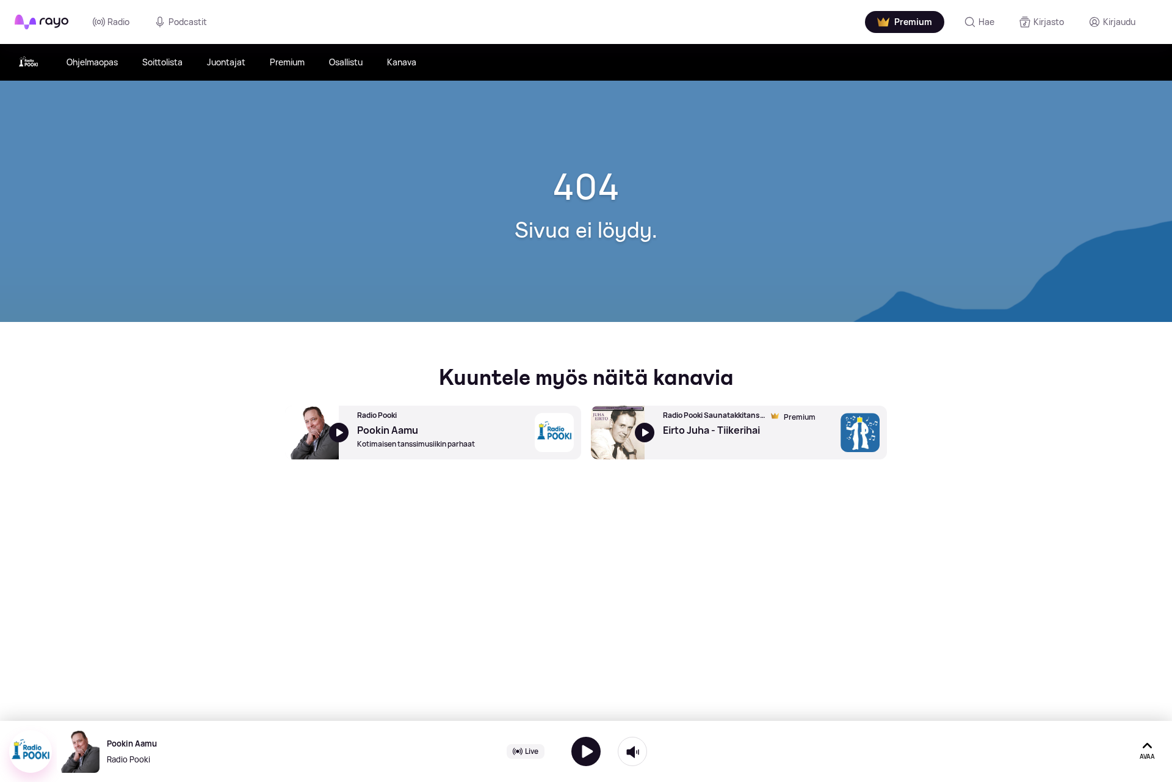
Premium (287, 62)
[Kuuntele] (586, 751)
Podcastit (187, 21)
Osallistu (346, 62)
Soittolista (162, 62)
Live (531, 751)
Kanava (401, 62)
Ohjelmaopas (92, 62)
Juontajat (226, 62)
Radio (118, 21)
